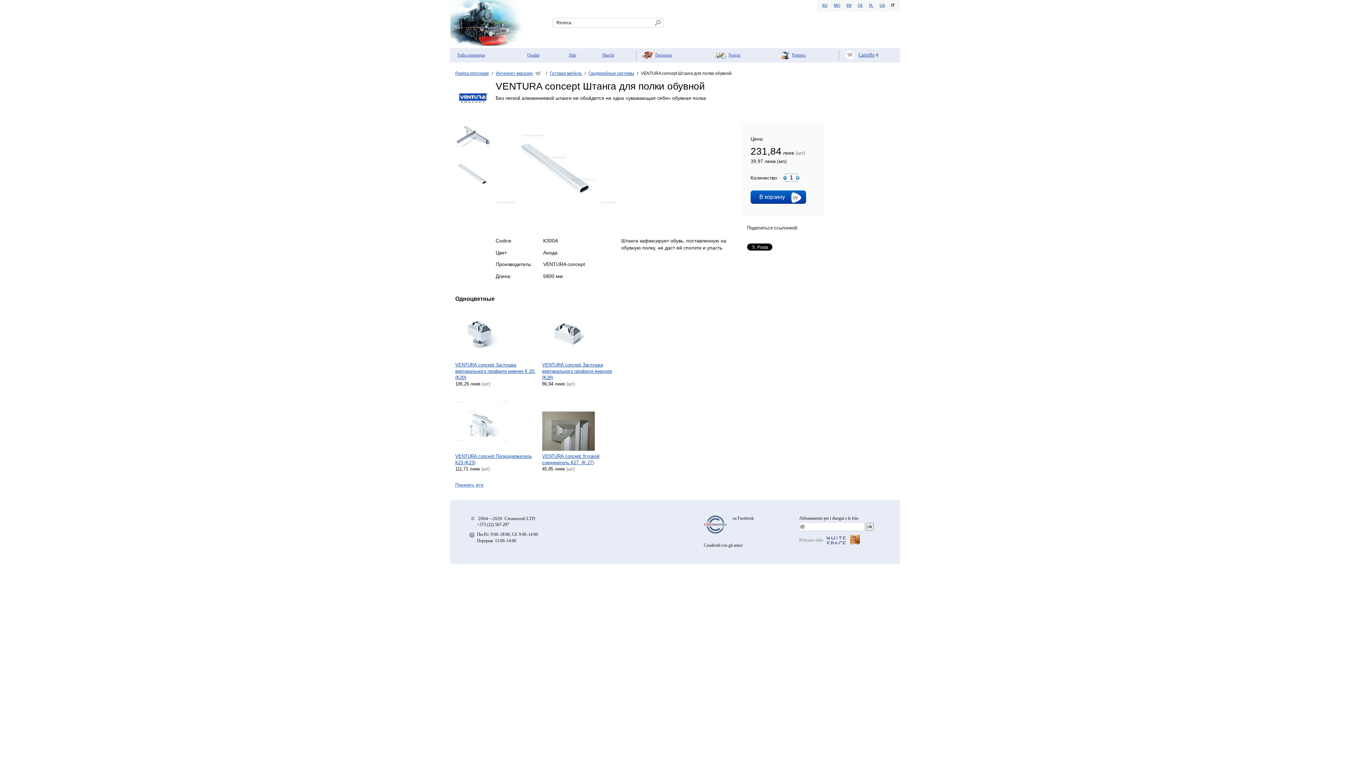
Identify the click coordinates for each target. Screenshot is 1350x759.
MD (837, 6)
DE (860, 6)
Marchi (608, 55)
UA (882, 6)
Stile (572, 55)
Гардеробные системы (611, 73)
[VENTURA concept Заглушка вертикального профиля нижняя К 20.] (496, 333)
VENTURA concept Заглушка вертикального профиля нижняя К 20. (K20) (495, 371)
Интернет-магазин (514, 73)
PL (871, 6)
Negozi (734, 55)
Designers (663, 55)
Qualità (533, 55)
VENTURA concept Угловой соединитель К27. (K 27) (570, 459)
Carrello (867, 55)
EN (849, 6)
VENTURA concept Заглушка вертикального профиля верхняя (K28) (577, 371)
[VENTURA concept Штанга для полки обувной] (556, 207)
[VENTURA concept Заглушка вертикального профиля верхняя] (583, 333)
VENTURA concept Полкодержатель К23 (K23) (493, 459)
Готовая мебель (566, 73)
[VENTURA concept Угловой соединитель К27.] (583, 424)
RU (825, 6)
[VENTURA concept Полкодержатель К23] (496, 424)
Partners (799, 55)
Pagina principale (472, 73)
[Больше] (797, 178)
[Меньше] (785, 178)
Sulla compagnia (471, 55)
